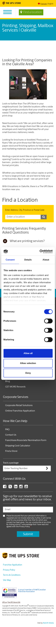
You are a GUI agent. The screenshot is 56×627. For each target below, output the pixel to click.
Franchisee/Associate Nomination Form (25, 440)
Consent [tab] (10, 259)
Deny (28, 373)
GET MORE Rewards (15, 387)
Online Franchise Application (20, 411)
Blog (7, 381)
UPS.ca (4, 602)
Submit (28, 534)
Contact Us (10, 435)
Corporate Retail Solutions (19, 405)
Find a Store (11, 451)
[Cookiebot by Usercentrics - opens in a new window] (40, 251)
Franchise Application (12, 565)
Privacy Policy (9, 570)
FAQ (7, 429)
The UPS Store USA (13, 602)
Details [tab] (28, 259)
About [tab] (46, 259)
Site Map (7, 580)
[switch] (48, 321)
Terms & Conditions (11, 575)
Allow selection (28, 363)
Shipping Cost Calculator (17, 446)
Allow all (28, 353)
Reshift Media (48, 623)
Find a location (32, 12)
